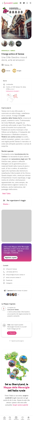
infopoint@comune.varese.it (15, 275)
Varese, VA (8, 65)
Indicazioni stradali (12, 91)
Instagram (9, 283)
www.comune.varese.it (13, 277)
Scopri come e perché (20, 405)
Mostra (6, 204)
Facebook (9, 280)
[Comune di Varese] (3, 308)
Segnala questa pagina (17, 341)
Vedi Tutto (6, 194)
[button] (4, 44)
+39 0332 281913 (12, 272)
